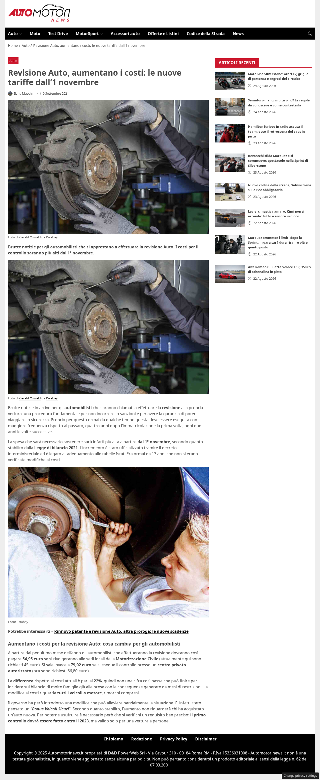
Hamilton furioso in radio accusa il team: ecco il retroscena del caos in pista (276, 131)
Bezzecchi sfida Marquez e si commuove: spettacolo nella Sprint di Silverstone (278, 160)
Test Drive (58, 33)
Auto (13, 33)
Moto (35, 33)
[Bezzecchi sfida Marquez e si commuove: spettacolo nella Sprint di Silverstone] (230, 162)
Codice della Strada (206, 33)
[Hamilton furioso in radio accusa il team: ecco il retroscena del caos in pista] (230, 133)
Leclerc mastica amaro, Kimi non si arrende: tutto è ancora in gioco (276, 213)
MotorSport (87, 33)
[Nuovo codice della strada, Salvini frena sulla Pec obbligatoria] (230, 192)
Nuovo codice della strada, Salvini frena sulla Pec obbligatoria (279, 187)
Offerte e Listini (163, 33)
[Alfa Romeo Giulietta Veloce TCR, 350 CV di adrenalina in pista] (230, 274)
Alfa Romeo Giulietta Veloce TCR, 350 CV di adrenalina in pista (279, 269)
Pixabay (52, 237)
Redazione (141, 739)
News (238, 33)
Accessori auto (125, 33)
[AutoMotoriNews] (39, 13)
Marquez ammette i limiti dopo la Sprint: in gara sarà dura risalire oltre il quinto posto (279, 242)
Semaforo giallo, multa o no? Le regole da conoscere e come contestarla (279, 102)
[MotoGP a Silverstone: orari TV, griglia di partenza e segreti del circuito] (230, 81)
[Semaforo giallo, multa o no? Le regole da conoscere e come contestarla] (230, 107)
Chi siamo (113, 739)
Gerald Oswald (30, 237)
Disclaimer (205, 739)
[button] (310, 34)
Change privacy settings (300, 775)
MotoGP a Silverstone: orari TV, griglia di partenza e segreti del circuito (278, 76)
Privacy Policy (173, 739)
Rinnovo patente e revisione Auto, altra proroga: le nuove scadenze (121, 631)
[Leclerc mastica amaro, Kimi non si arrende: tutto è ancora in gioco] (230, 218)
